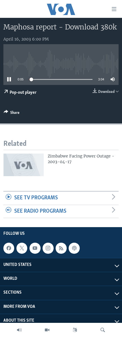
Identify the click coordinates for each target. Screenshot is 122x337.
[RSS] (61, 248)
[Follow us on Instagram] (48, 248)
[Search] (102, 330)
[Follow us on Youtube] (35, 248)
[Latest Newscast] (19, 330)
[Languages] (74, 330)
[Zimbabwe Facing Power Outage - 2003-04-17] (23, 164)
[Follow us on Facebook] (8, 248)
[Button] (12, 113)
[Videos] (47, 330)
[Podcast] (74, 248)
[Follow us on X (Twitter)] (21, 248)
